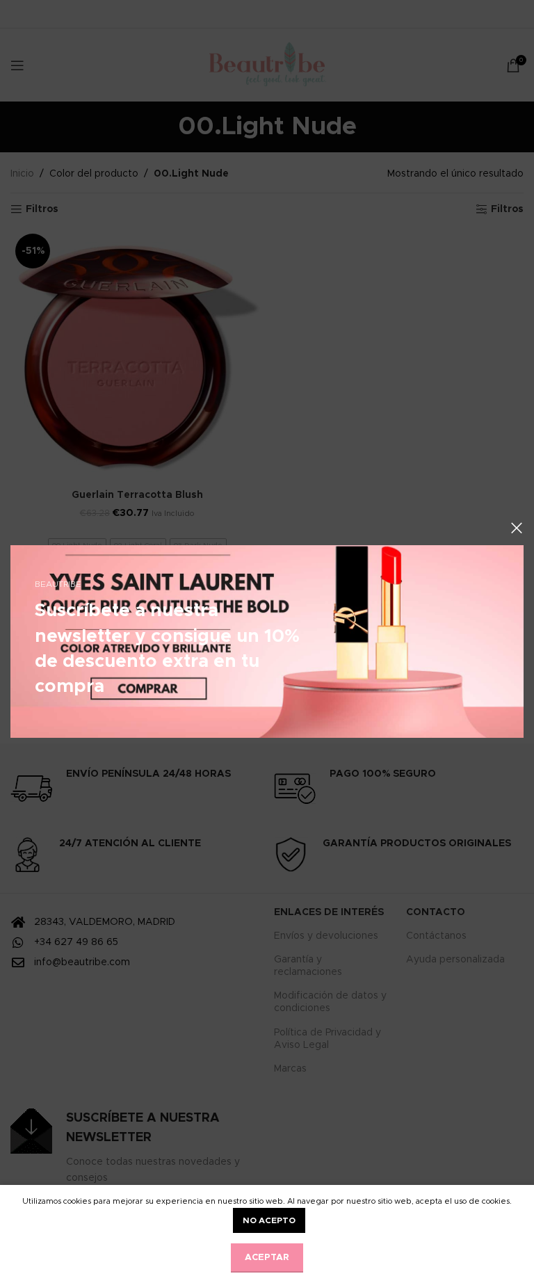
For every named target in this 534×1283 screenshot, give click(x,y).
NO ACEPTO (269, 1220)
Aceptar (267, 1257)
